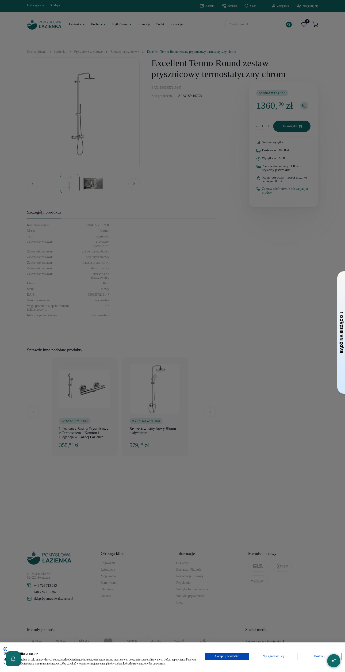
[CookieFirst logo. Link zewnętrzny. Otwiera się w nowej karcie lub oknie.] (5, 649)
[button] (13, 658)
